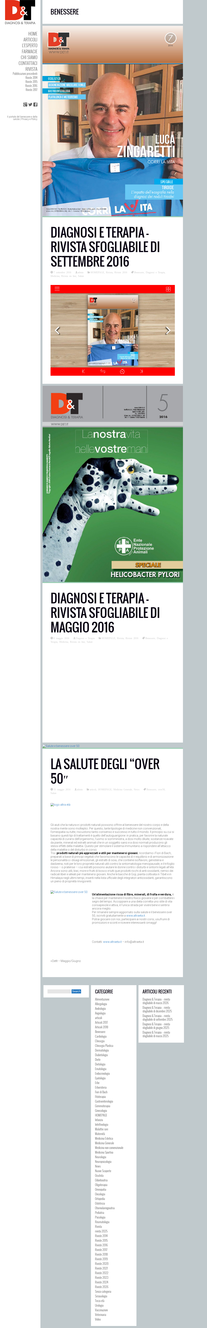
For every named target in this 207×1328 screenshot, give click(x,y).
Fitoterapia (100, 1096)
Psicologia (100, 1217)
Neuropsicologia (103, 1161)
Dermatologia (102, 1050)
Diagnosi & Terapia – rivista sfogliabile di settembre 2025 (158, 1017)
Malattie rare (101, 1129)
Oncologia (100, 1194)
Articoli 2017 (101, 1022)
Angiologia (100, 1013)
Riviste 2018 (101, 1254)
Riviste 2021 (101, 1268)
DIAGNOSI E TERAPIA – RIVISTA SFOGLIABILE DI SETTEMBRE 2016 (105, 247)
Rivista (31, 69)
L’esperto (29, 45)
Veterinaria (100, 1314)
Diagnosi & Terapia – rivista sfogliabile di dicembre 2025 (157, 1009)
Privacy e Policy (29, 119)
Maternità (100, 1133)
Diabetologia (101, 1055)
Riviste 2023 (101, 1277)
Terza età (99, 1300)
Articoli (30, 39)
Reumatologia (102, 1222)
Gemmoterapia (102, 1106)
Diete (97, 1059)
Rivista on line (68, 276)
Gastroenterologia (104, 1101)
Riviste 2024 (101, 1282)
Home (32, 33)
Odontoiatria (101, 1180)
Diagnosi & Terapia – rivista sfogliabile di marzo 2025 (156, 1034)
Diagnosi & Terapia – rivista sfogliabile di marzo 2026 (156, 1001)
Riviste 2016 (31, 85)
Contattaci (28, 63)
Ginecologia (101, 1110)
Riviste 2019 (101, 1259)
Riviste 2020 (102, 1263)
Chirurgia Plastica (104, 1045)
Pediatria (99, 1212)
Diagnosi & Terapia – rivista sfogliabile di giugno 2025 (156, 1026)
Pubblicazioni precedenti (25, 73)
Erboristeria (101, 1087)
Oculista (99, 1175)
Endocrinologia (102, 1073)
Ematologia (100, 1068)
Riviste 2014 (31, 77)
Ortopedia (100, 1198)
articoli (93, 789)
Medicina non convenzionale (109, 1147)
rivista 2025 (101, 1231)
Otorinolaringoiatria (105, 1208)
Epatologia (100, 1078)
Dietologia (100, 1064)
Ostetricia (100, 1203)
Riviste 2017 (31, 90)
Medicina (55, 276)
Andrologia (100, 1008)
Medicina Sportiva (104, 1152)
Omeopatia (100, 1189)
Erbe (97, 1082)
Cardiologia (101, 1036)
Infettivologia (101, 1124)
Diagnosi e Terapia (155, 272)
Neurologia (100, 1157)
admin (80, 272)
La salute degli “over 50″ (105, 771)
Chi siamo (29, 57)
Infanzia (99, 1119)
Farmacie (29, 51)
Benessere (139, 272)
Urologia (99, 1305)
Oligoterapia (101, 1184)
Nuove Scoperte (103, 1170)
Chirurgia (100, 1041)
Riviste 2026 (101, 1286)
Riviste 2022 (101, 1273)
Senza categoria (103, 1291)
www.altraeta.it (135, 915)
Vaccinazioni (101, 1310)
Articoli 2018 (101, 1027)
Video (98, 1319)
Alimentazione (102, 999)
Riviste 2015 (31, 81)
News (136, 789)
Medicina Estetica (104, 1138)
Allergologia (101, 1003)
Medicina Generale (122, 789)
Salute (81, 276)
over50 (161, 789)
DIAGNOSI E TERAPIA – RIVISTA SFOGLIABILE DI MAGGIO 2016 (105, 612)
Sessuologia (101, 1296)
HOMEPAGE (97, 272)
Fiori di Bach (101, 1092)
